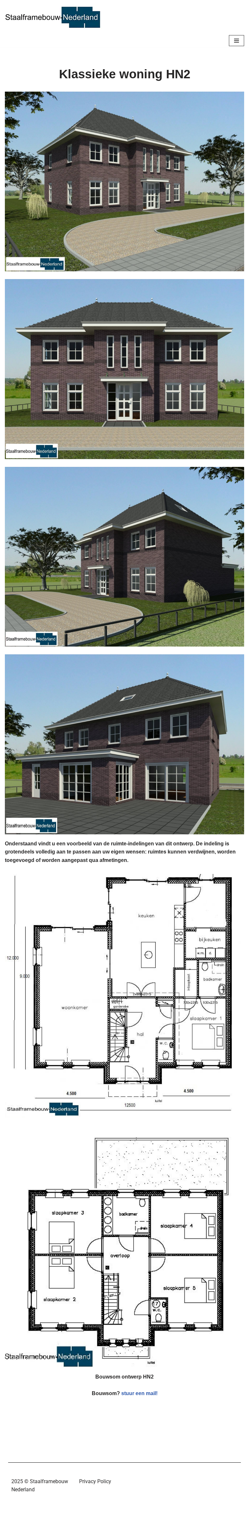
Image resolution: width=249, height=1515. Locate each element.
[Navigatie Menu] (236, 40)
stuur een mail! (139, 1393)
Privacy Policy (95, 1481)
